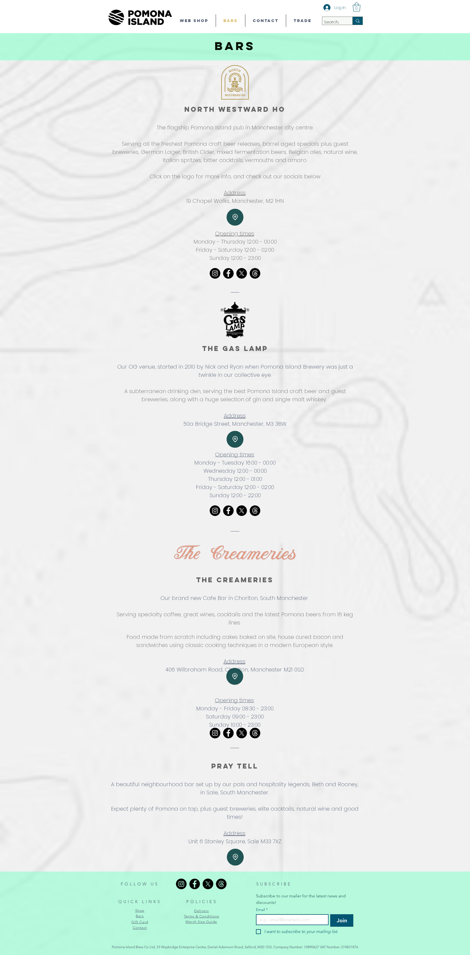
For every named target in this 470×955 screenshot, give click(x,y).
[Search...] (357, 21)
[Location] (235, 217)
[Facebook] (228, 273)
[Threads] (255, 273)
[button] (356, 6)
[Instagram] (215, 273)
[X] (241, 273)
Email (262, 909)
